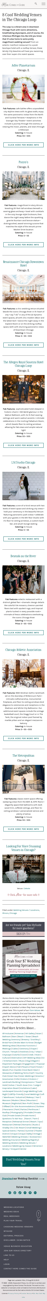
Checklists (24, 1052)
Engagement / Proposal (33, 1064)
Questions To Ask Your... (13, 1118)
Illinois (5, 913)
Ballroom (6, 1036)
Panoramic (8, 1109)
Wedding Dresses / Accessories (26, 1137)
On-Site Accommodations (23, 1106)
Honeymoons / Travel (31, 1082)
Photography (17, 1112)
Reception (7, 1122)
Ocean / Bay (39, 1103)
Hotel (4, 1085)
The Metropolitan (23, 755)
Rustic (36, 1125)
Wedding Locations (14, 1207)
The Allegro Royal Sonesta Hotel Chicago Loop (23, 364)
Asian (38, 1033)
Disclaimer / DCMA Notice (17, 1240)
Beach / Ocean (24, 1036)
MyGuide (8, 1231)
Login (7, 1264)
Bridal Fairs (7, 1042)
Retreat (17, 1125)
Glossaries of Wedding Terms (15, 1073)
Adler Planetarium (23, 65)
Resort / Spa (36, 1122)
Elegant (34, 1061)
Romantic (26, 1125)
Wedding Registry (30, 1140)
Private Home (28, 1115)
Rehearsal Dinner (21, 1122)
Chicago (13, 913)
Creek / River (34, 1055)
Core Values (34, 1010)
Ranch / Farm (31, 1118)
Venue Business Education (18, 1246)
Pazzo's (23, 162)
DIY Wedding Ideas (32, 1058)
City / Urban (35, 1052)
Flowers (25, 1067)
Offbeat (6, 1106)
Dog (28, 1061)
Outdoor (40, 1106)
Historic (24, 1079)
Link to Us (9, 1255)
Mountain (31, 1100)
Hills (17, 1079)
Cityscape (6, 1055)
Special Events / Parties (13, 1131)
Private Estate (14, 1115)
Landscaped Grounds (12, 1091)
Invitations (25, 1088)
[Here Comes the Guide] (13, 5)
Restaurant (7, 1125)
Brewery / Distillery (30, 1039)
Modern (15, 1100)
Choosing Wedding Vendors (18, 1227)
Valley (29, 1134)
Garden (18, 1070)
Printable (29, 1112)
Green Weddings (26, 1076)
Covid (24, 1055)
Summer (30, 1131)
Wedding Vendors (10, 1143)
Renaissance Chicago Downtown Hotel (23, 263)
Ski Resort (20, 1128)
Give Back (27, 1070)
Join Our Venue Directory (18, 1251)
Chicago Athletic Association (23, 649)
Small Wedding (33, 1128)
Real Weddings (12, 1216)
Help (6, 1260)
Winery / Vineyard (10, 1149)
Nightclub (16, 1103)
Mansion (6, 1100)
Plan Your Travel (13, 1221)
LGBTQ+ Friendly (16, 1094)
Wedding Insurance (11, 1140)
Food (32, 1067)
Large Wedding (30, 1091)
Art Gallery (30, 1033)
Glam (36, 1070)
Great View (13, 1076)
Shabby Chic (8, 1128)
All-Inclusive (7, 1033)
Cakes (15, 1049)
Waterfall (6, 1137)
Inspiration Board (10, 1088)
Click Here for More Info (23, 145)
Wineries (37, 1146)
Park (17, 1109)
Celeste (27, 888)
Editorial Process (14, 1236)
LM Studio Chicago (23, 462)
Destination (16, 1058)
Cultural (6, 1058)
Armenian (19, 1033)
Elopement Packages (11, 1064)
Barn (14, 1036)
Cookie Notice (26, 1293)
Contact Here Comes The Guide (20, 1269)
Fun (12, 1070)
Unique (14, 1134)
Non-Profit (27, 1103)
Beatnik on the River (23, 556)
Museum (6, 1103)
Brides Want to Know (24, 1042)
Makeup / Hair (33, 1097)
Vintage (36, 1134)
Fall (18, 1067)
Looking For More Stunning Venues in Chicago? (23, 848)
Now (23, 934)
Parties (24, 1109)
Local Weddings (32, 1094)
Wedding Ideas (11, 1212)
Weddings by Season (22, 1146)
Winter (23, 1149)
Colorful (16, 1055)
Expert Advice (9, 1067)
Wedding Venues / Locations (26, 910)
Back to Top (38, 1211)
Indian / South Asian (18, 1085)
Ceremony (24, 1049)
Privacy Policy (13, 1293)
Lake (34, 1088)
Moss (23, 1100)
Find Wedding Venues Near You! (23, 1161)
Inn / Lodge (34, 1085)
